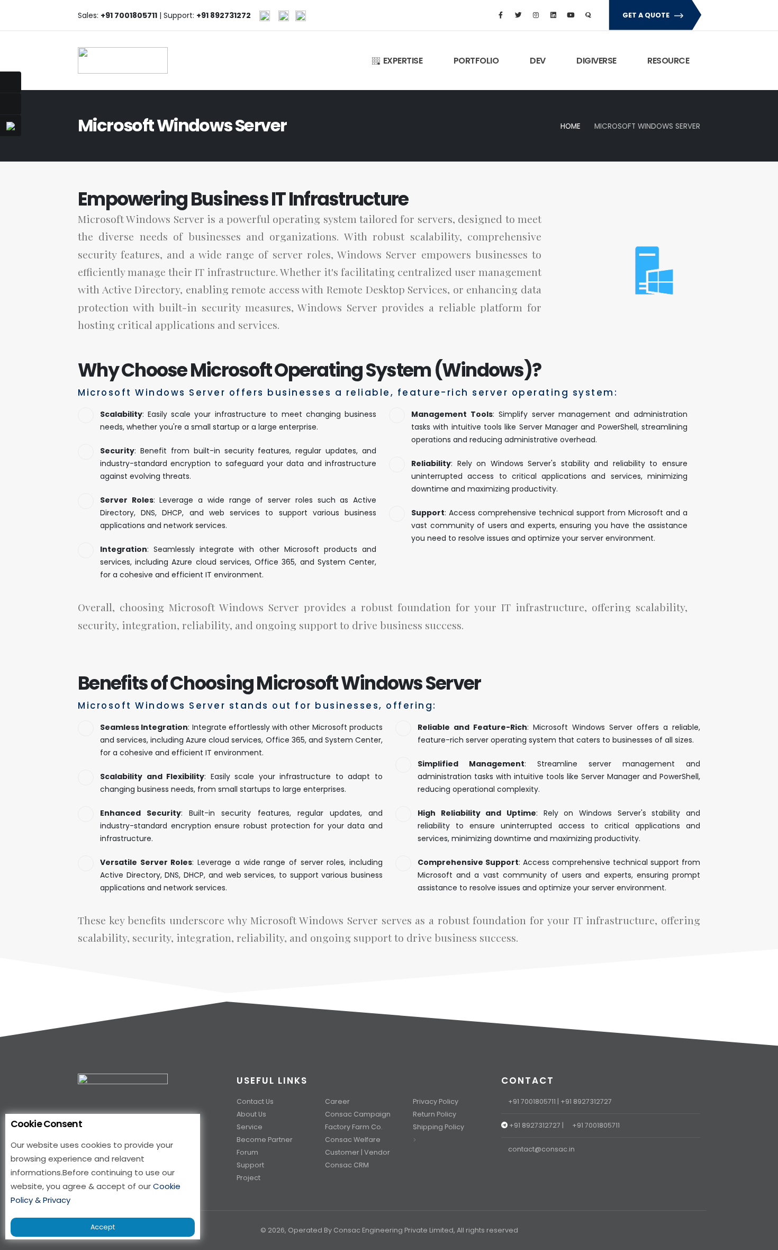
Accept (103, 1226)
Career (337, 1101)
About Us (251, 1114)
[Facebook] (500, 15)
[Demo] (10, 125)
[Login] (10, 82)
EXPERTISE (401, 61)
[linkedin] (553, 15)
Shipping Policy (438, 1126)
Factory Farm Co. (354, 1126)
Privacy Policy (435, 1101)
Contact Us (255, 1101)
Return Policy (434, 1114)
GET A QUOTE (646, 15)
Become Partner (265, 1139)
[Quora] (588, 15)
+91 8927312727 (586, 1101)
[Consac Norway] (300, 15)
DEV (537, 61)
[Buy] (10, 103)
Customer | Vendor (357, 1152)
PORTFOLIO (475, 61)
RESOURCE (668, 61)
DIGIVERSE (596, 61)
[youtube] (570, 15)
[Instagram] (535, 15)
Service (250, 1126)
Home (570, 126)
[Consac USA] (283, 15)
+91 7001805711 (532, 1101)
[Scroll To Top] (759, 1238)
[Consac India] (264, 15)
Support (250, 1164)
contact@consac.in (541, 1149)
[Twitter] (518, 15)
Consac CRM (347, 1164)
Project (248, 1177)
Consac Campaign (358, 1114)
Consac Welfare (353, 1139)
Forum (247, 1152)
